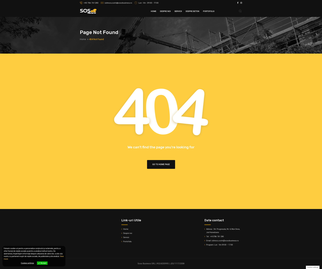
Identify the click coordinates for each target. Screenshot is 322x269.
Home (153, 11)
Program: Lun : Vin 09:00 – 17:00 (219, 245)
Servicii (178, 11)
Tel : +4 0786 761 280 (215, 236)
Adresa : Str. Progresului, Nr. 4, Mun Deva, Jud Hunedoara (223, 230)
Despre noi (165, 11)
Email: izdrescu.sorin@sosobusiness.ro (222, 241)
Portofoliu (208, 11)
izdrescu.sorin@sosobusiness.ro (118, 3)
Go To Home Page (161, 164)
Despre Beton (192, 11)
